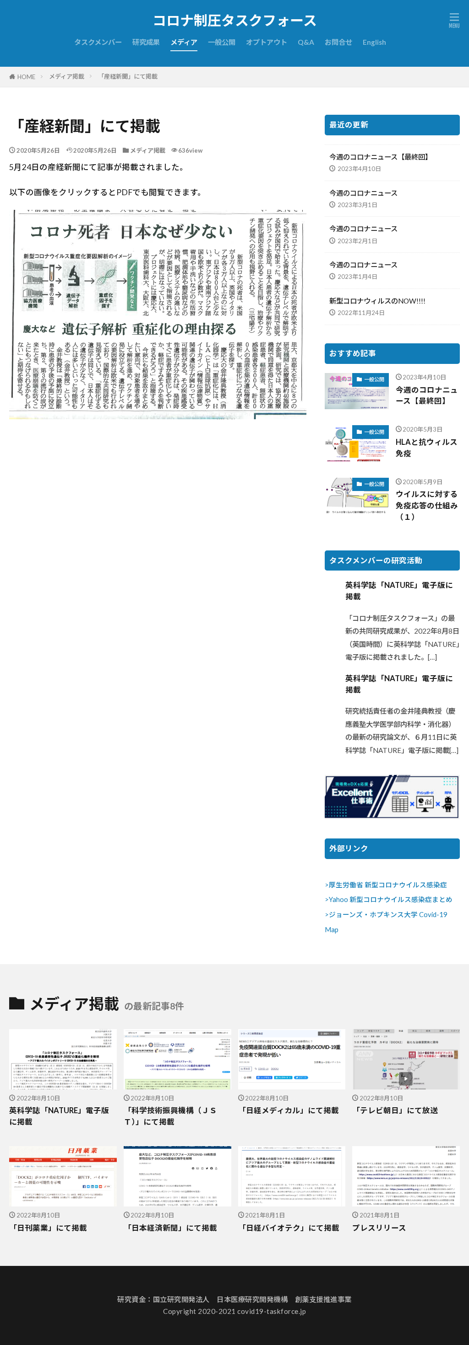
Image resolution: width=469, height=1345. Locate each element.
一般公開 (221, 42)
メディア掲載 (66, 76)
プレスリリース (379, 1228)
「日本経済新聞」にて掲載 (170, 1228)
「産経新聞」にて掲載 (128, 76)
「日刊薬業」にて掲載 (48, 1228)
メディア (183, 42)
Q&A (306, 42)
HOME (26, 76)
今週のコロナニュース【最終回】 (380, 157)
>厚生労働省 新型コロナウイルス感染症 (386, 885)
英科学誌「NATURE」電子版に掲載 (399, 591)
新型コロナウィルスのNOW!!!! (377, 301)
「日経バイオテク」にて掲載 (288, 1228)
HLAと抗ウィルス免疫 (427, 448)
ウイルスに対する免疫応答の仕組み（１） (427, 506)
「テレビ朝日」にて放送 (395, 1110)
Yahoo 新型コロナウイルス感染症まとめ (391, 899)
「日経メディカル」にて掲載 (288, 1110)
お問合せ (338, 42)
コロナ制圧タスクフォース (235, 20)
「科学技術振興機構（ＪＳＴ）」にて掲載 (170, 1116)
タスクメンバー (98, 42)
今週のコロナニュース (363, 193)
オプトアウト (266, 42)
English (374, 42)
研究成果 (146, 42)
